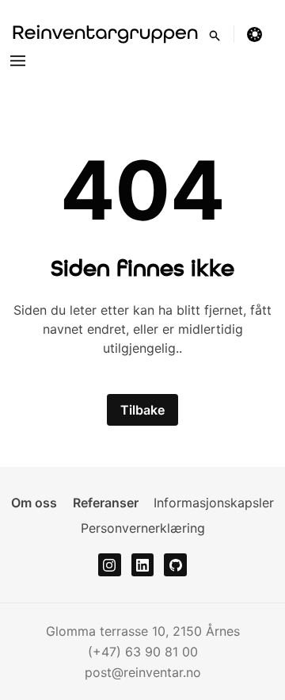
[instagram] (109, 564)
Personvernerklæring (143, 528)
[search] (221, 34)
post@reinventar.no (143, 672)
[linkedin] (142, 564)
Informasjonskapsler (214, 503)
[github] (175, 564)
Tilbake (142, 410)
